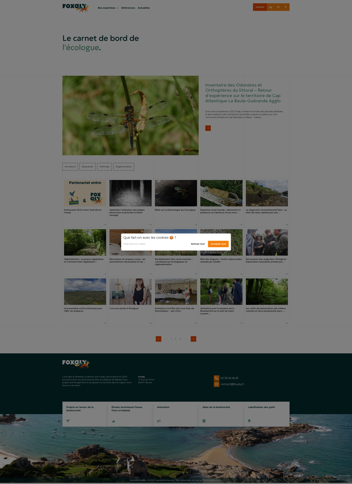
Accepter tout (218, 244)
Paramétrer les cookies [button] (134, 244)
